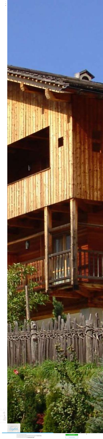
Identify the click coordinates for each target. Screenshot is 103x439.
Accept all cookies (72, 434)
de (5, 3)
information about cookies (31, 437)
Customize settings (72, 437)
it (5, 1)
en (5, 5)
